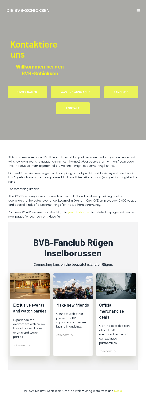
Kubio (118, 391)
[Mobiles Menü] (138, 10)
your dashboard (79, 212)
